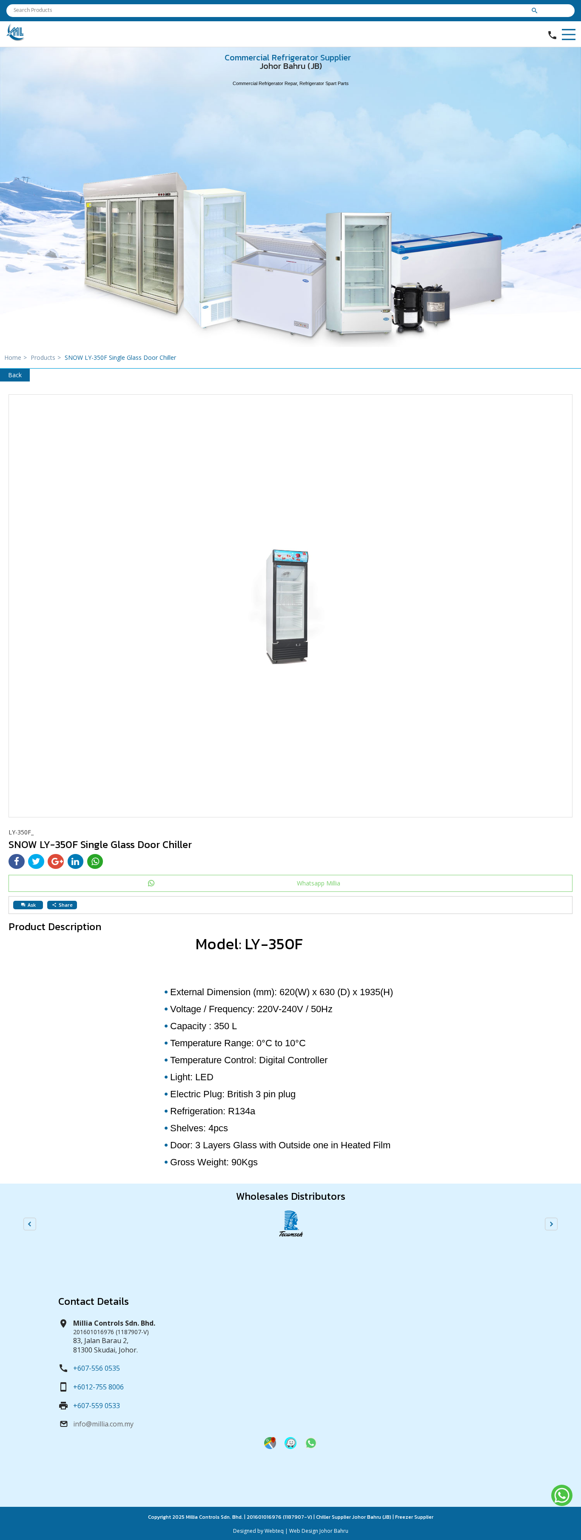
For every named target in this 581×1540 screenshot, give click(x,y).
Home (15, 357)
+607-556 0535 (96, 1368)
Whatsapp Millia (318, 883)
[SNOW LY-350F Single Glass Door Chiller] (290, 606)
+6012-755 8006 (98, 1387)
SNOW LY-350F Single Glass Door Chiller (120, 357)
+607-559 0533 (96, 1405)
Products (46, 357)
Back (15, 375)
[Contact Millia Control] (311, 1447)
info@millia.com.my (103, 1424)
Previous (29, 1224)
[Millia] (15, 39)
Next (551, 1224)
